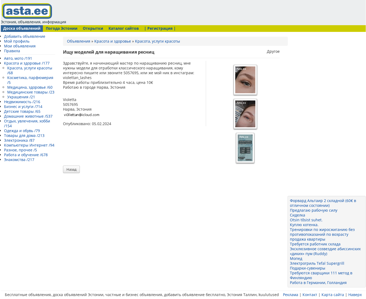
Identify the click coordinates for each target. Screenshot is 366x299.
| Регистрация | (160, 28)
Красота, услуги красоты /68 (29, 70)
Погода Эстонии (61, 28)
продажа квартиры (307, 239)
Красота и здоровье (112, 41)
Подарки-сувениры (307, 268)
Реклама (290, 294)
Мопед (296, 258)
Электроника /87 (19, 140)
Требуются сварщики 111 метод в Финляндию (321, 275)
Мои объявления (20, 45)
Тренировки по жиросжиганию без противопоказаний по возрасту (322, 232)
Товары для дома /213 (24, 135)
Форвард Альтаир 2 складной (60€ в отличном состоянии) (323, 203)
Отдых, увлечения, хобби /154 (27, 123)
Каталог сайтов (124, 28)
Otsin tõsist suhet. (306, 219)
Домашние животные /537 (28, 116)
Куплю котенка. (304, 224)
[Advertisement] (170, 12)
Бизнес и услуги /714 (23, 106)
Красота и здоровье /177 (27, 63)
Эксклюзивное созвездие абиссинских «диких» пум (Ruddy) (325, 251)
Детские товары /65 (22, 111)
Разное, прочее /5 (20, 149)
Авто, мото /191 (18, 58)
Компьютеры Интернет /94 (29, 145)
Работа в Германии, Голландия (318, 282)
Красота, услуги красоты (157, 41)
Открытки (93, 28)
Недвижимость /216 (22, 101)
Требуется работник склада (315, 243)
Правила (12, 50)
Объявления (78, 41)
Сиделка (297, 215)
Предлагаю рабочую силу (313, 210)
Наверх (355, 294)
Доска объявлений (21, 28)
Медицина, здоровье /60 (30, 87)
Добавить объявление (24, 36)
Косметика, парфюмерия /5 (30, 80)
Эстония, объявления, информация (33, 21)
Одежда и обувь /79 (22, 130)
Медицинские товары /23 (30, 92)
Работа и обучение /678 (26, 154)
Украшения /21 (21, 96)
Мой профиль (16, 41)
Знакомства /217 (19, 159)
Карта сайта (333, 294)
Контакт (309, 294)
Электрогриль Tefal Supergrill (317, 263)
